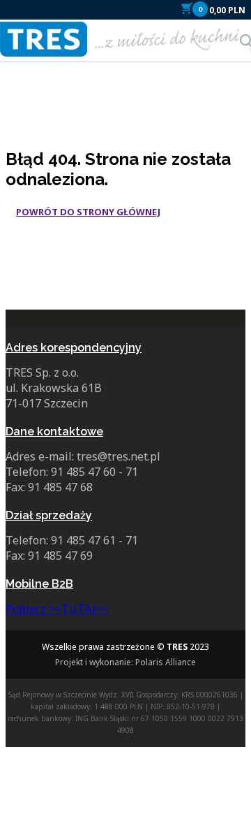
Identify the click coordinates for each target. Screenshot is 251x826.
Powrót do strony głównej (88, 211)
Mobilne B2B (39, 583)
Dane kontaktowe (54, 431)
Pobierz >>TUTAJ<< (57, 608)
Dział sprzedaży (49, 515)
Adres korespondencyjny (74, 347)
